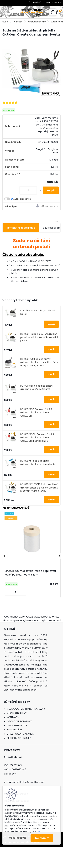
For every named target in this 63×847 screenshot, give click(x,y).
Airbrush (18, 21)
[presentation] (4, 556)
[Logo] (31, 12)
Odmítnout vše (17, 837)
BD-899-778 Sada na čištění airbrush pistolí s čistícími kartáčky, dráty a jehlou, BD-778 (39, 362)
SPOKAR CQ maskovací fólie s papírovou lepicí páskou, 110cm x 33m (30, 572)
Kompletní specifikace (20, 228)
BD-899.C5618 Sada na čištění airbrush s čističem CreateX (36, 387)
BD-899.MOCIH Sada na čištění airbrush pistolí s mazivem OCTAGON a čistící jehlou (37, 437)
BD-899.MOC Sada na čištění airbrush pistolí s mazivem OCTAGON (36, 412)
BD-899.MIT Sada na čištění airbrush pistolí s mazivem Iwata (38, 462)
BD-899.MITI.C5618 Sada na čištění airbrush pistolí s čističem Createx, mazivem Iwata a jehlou (39, 488)
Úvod (5, 21)
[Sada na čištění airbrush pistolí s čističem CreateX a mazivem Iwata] (31, 68)
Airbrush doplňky (37, 21)
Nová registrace (53, 2)
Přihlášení (36, 2)
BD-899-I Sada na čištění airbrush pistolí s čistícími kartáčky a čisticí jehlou (39, 337)
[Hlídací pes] (46, 206)
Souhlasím (41, 838)
